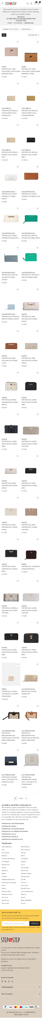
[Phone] (12, 981)
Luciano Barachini (27, 891)
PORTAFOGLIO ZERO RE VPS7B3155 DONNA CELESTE (10, 277)
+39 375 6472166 (7, 970)
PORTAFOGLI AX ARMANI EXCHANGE (15, 831)
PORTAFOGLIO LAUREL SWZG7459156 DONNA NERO (29, 402)
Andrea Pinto (25, 876)
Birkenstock (6, 865)
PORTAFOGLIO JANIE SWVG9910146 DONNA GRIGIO (29, 319)
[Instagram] (5, 981)
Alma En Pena (6, 891)
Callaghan (24, 859)
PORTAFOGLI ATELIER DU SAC (12, 839)
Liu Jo (23, 865)
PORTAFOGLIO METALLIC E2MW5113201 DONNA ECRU (10, 155)
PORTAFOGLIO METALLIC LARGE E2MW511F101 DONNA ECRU (10, 113)
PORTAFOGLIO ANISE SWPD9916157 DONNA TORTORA (29, 527)
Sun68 (23, 879)
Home (10, 23)
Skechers (5, 870)
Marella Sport (25, 888)
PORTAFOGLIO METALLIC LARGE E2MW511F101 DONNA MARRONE (30, 113)
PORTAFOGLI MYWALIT (10, 837)
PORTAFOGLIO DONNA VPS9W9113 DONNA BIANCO (9, 196)
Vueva (4, 888)
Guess (23, 897)
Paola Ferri (24, 885)
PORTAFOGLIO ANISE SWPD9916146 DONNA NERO (29, 485)
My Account (7, 994)
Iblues (4, 868)
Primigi (23, 853)
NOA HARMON (26, 900)
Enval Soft (24, 870)
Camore (23, 882)
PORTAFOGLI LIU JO (9, 834)
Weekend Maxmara (8, 879)
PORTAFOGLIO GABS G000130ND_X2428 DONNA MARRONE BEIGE (11, 71)
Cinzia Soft (5, 853)
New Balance (25, 847)
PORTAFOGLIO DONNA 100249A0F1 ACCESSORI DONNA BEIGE (10, 694)
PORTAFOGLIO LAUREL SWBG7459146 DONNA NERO (9, 652)
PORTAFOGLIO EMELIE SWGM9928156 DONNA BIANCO (10, 402)
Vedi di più (21, 16)
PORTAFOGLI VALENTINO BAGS (13, 829)
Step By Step (15, 815)
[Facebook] (2, 981)
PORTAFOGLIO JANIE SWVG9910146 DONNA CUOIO (9, 360)
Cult (3, 850)
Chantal (4, 876)
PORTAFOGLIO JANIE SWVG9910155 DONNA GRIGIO (29, 360)
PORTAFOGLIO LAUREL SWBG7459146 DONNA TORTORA (29, 444)
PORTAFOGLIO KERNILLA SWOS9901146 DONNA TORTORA (10, 610)
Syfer (26, 1015)
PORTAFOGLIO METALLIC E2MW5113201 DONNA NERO (30, 155)
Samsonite (5, 903)
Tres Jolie (5, 897)
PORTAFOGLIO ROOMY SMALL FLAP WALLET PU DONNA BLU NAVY (10, 779)
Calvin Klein (25, 868)
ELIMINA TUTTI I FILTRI (10, 29)
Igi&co (4, 873)
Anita (23, 856)
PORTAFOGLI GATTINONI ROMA (13, 823)
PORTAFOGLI (29, 23)
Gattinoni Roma (7, 894)
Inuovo (23, 903)
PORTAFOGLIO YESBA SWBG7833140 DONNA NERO (29, 652)
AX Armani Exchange (9, 882)
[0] (35, 3)
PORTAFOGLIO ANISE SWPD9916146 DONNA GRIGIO (9, 485)
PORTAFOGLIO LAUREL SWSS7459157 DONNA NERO (9, 444)
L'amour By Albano (8, 859)
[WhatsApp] (9, 981)
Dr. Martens (6, 862)
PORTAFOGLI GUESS (9, 826)
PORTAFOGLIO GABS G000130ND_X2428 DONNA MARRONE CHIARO (31, 71)
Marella (4, 856)
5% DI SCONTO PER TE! (11, 913)
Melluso (24, 894)
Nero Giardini (25, 850)
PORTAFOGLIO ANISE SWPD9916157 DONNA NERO (9, 569)
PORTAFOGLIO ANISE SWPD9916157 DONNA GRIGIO (9, 527)
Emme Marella (6, 847)
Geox (3, 885)
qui (13, 929)
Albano (23, 862)
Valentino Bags (26, 873)
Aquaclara (5, 900)
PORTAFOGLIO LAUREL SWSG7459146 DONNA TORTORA (29, 610)
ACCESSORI (18, 23)
